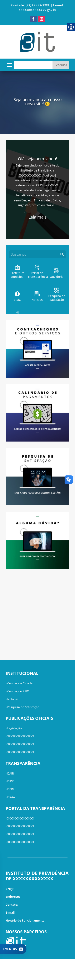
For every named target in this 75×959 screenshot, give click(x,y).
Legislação (14, 728)
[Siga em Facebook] (33, 19)
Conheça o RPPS (18, 691)
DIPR (10, 781)
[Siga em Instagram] (41, 19)
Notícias (13, 699)
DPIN (10, 789)
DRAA (11, 797)
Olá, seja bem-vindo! (37, 158)
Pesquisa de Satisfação (23, 707)
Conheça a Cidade (19, 683)
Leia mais (38, 217)
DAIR (10, 773)
